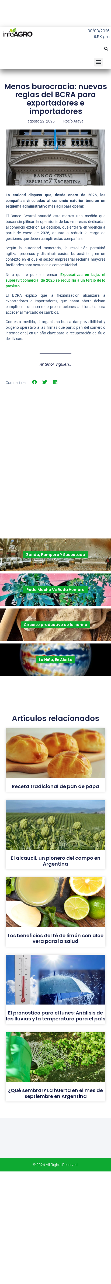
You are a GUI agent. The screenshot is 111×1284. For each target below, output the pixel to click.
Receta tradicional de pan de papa (55, 786)
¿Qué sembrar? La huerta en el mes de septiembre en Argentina (55, 1093)
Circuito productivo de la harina (55, 624)
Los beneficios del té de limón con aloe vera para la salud (55, 938)
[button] (106, 48)
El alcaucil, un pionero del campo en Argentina (55, 861)
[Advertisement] (55, 446)
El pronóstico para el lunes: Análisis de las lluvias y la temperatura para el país (55, 1015)
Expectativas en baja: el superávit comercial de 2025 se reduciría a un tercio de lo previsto (56, 280)
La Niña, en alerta (55, 659)
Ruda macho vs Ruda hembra (55, 589)
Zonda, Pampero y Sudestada (55, 554)
